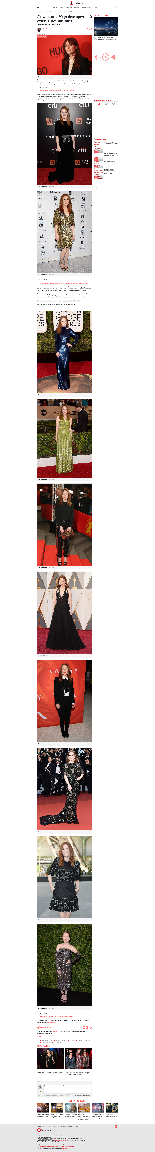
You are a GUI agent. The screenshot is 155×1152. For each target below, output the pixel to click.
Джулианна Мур (67, 80)
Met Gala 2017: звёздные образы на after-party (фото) (78, 1073)
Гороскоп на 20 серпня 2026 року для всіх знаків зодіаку (98, 1116)
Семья (67, 7)
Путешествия (75, 7)
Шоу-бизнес (54, 7)
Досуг (96, 7)
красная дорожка (60, 1040)
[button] (113, 7)
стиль (80, 1040)
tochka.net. (51, 1022)
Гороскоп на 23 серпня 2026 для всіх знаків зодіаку (43, 1116)
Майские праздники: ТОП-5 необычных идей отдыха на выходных (110, 143)
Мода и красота (42, 36)
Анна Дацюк (46, 28)
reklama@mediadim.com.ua (60, 1140)
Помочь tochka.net (51, 12)
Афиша (89, 7)
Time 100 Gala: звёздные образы (50, 1072)
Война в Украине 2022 (65, 12)
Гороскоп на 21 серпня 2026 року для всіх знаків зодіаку (71, 1116)
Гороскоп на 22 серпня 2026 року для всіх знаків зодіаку (57, 1116)
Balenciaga (57, 1042)
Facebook (55, 1031)
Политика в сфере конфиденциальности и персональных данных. (60, 1146)
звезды (87, 1040)
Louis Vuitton (46, 1042)
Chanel (72, 1040)
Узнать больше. (65, 1148)
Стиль (61, 7)
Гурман (83, 7)
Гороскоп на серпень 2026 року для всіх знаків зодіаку (105, 39)
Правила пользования (41, 1146)
